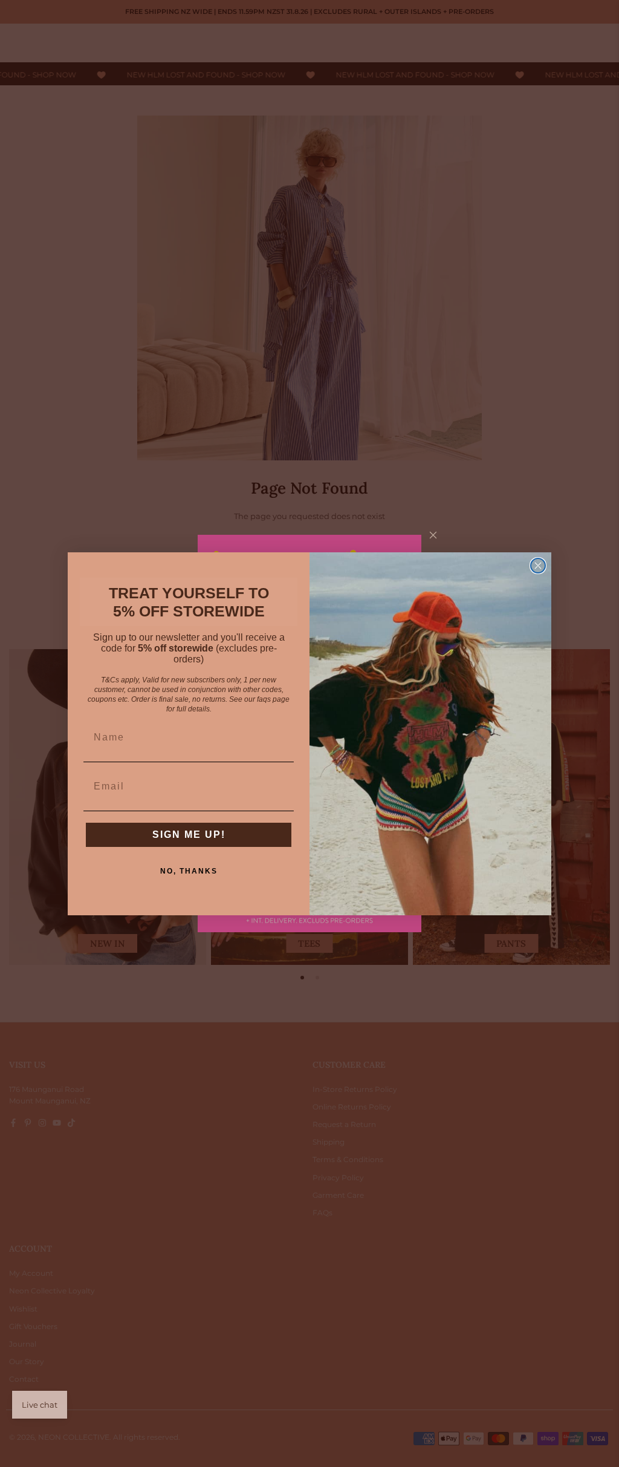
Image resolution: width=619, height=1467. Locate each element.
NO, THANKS (189, 871)
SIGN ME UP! (188, 834)
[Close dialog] (538, 565)
